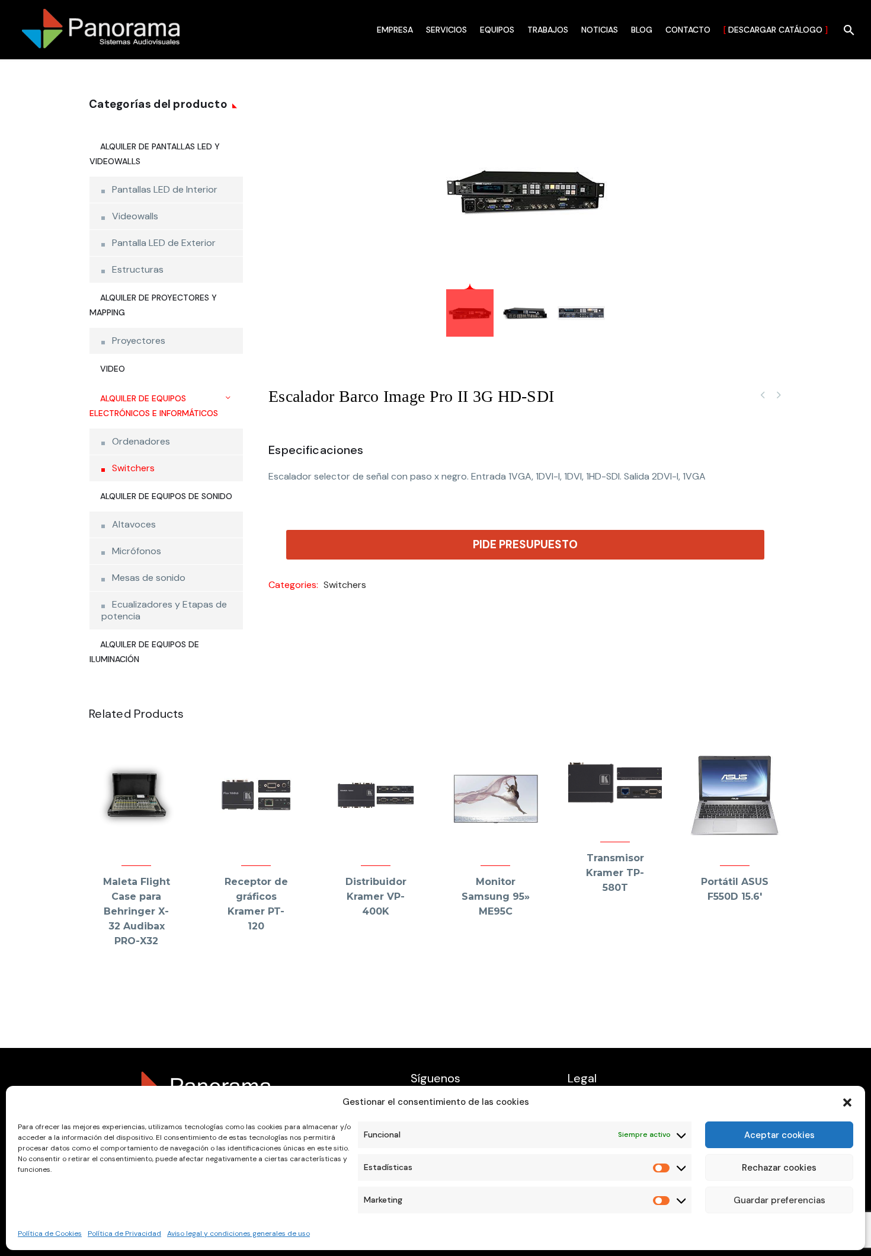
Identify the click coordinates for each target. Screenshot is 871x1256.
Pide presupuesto (525, 544)
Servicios (446, 29)
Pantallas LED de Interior (164, 189)
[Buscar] (847, 30)
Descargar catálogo (775, 29)
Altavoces (134, 524)
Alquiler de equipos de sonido (166, 496)
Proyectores (138, 340)
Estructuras (138, 269)
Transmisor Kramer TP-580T (615, 872)
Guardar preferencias (779, 1200)
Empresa (395, 29)
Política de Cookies (50, 1233)
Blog (641, 29)
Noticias (599, 29)
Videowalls (135, 216)
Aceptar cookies (779, 1135)
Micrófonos (136, 551)
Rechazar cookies (779, 1168)
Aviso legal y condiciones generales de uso (238, 1233)
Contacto (687, 29)
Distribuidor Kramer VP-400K (375, 896)
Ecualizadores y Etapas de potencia (164, 610)
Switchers (345, 585)
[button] (847, 1102)
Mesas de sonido (148, 577)
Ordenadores (141, 441)
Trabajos (547, 29)
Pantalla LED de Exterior (164, 243)
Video (112, 368)
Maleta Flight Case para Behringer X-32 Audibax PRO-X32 (136, 911)
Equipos (497, 29)
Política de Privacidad (124, 1233)
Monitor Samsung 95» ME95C (496, 896)
